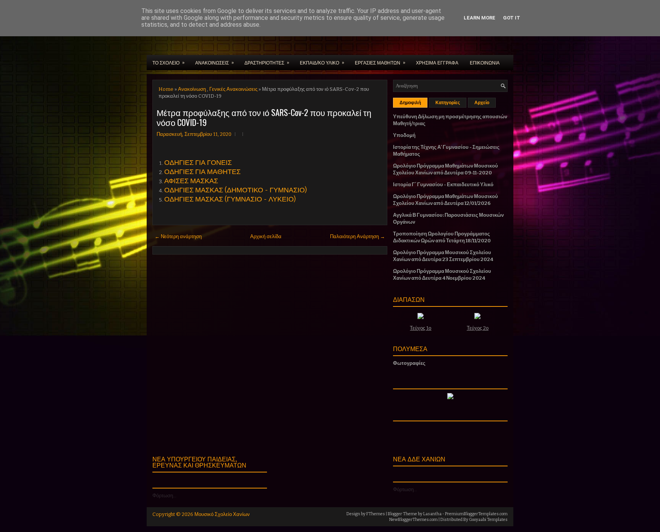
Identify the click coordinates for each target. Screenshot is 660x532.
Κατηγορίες (447, 102)
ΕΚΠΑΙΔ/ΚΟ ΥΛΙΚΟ (322, 62)
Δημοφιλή (410, 102)
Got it (511, 18)
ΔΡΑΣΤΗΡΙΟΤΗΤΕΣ (266, 62)
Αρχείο (481, 102)
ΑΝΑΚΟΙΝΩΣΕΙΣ (214, 62)
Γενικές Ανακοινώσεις (233, 89)
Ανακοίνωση (192, 89)
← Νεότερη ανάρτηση (178, 236)
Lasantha (432, 513)
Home (166, 89)
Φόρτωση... (164, 495)
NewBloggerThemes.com (413, 519)
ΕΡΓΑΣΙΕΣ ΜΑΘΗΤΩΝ (380, 62)
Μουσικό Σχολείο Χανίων (222, 514)
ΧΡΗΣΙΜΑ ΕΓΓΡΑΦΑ (437, 62)
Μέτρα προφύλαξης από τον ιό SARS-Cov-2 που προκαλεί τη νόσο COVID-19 (264, 117)
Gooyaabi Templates (488, 519)
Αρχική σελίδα (265, 236)
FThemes (375, 513)
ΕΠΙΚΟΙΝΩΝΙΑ (485, 62)
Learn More (479, 18)
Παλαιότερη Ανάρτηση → (357, 236)
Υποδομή (404, 135)
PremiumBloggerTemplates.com (476, 513)
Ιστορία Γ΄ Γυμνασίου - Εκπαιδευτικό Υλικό (443, 184)
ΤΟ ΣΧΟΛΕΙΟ (168, 62)
